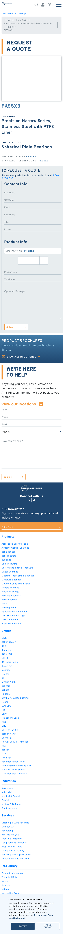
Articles (5, 885)
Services (8, 815)
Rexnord (6, 686)
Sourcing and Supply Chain (16, 854)
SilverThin (7, 666)
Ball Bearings (8, 551)
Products (8, 536)
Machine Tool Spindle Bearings (18, 575)
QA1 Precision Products (14, 773)
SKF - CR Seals (10, 729)
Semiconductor (10, 808)
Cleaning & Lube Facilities (15, 822)
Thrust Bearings (10, 619)
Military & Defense (11, 804)
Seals (4, 603)
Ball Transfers (9, 555)
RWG (4, 745)
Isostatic (6, 670)
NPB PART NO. (20, 251)
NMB (4, 638)
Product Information (12, 873)
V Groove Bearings (11, 623)
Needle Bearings (10, 587)
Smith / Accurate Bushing (15, 698)
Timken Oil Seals (10, 717)
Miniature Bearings (11, 579)
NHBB (5, 658)
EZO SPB (6, 705)
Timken (5, 674)
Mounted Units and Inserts (16, 583)
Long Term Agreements (14, 842)
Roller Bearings (10, 599)
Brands (6, 630)
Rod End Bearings (11, 595)
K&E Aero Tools (10, 662)
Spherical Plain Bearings (14, 14)
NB (3, 709)
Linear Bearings (10, 571)
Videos (5, 889)
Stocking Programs (12, 838)
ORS (4, 725)
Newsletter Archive (12, 893)
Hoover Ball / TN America (15, 741)
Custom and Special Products (17, 567)
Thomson (6, 757)
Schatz (5, 690)
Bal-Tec (6, 749)
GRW (4, 713)
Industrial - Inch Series (16, 20)
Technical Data (9, 877)
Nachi (5, 701)
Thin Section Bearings (13, 615)
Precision (6, 800)
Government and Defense (15, 858)
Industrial (6, 792)
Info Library (10, 865)
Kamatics (6, 650)
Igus (4, 721)
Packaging (7, 830)
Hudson (6, 694)
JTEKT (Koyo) (9, 642)
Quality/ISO (8, 826)
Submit (10, 327)
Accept (23, 926)
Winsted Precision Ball (13, 769)
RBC (4, 646)
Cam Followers (9, 563)
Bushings (6, 559)
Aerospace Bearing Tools (15, 543)
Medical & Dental (11, 796)
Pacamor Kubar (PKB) (13, 761)
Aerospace (7, 788)
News (4, 881)
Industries (9, 781)
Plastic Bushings (10, 591)
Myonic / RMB (9, 682)
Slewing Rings (9, 607)
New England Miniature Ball (16, 765)
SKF (4, 678)
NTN (4, 753)
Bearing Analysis (10, 834)
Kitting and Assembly (13, 850)
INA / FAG (7, 654)
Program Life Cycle (12, 846)
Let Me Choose (48, 926)
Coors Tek (7, 737)
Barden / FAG (9, 733)
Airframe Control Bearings (15, 547)
